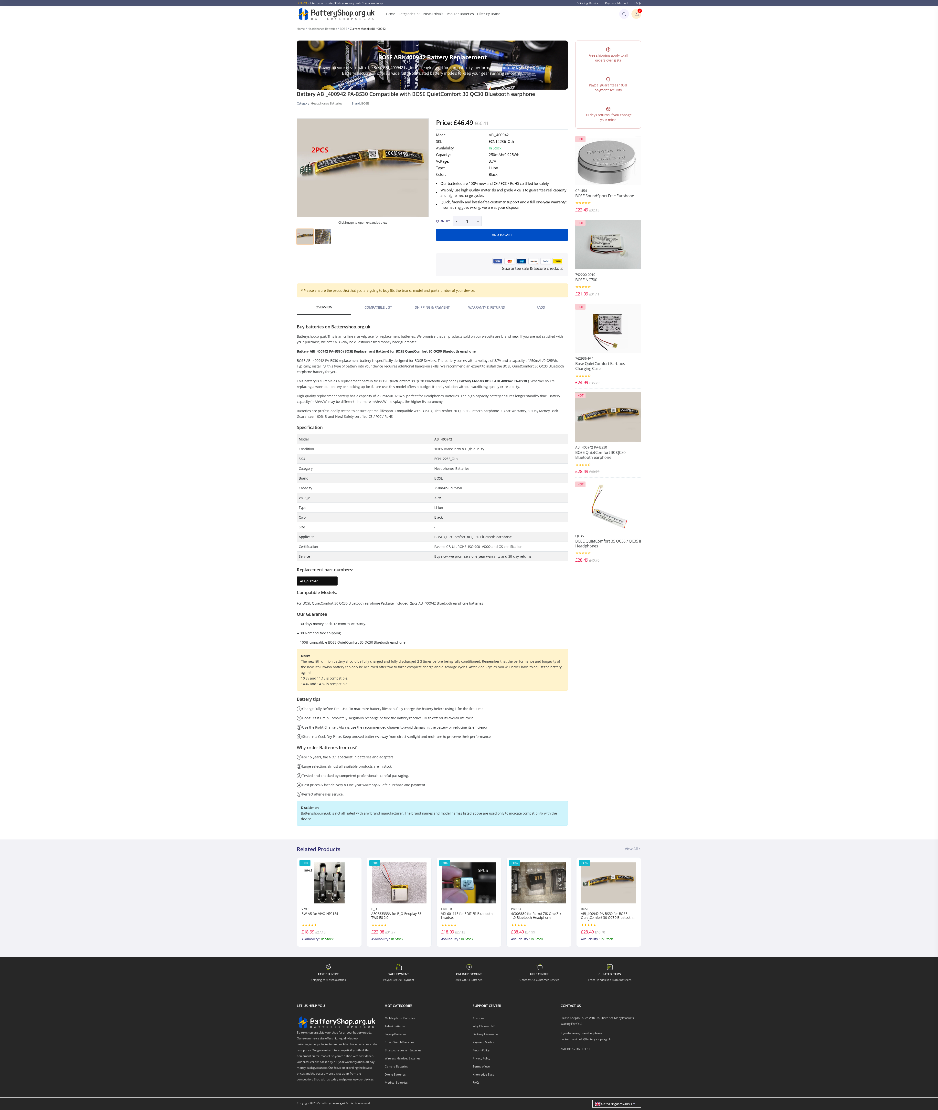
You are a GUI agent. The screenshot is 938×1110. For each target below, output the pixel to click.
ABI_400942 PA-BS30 (591, 447)
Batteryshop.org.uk (332, 1103)
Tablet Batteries (395, 1026)
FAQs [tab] (541, 307)
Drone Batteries (395, 1074)
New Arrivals (433, 13)
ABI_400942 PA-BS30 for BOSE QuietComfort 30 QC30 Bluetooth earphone (537, 916)
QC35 (579, 536)
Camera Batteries (396, 1066)
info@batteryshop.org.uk (594, 1039)
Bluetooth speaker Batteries (403, 1050)
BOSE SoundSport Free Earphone (604, 196)
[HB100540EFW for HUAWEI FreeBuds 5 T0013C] (608, 882)
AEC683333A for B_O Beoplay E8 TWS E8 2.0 (326, 916)
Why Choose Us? (483, 1026)
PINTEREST (583, 1049)
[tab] (305, 236)
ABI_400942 (309, 581)
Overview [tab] (324, 307)
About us (478, 1018)
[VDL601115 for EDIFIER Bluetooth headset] (399, 882)
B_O (304, 909)
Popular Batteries (460, 13)
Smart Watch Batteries (399, 1042)
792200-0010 (585, 274)
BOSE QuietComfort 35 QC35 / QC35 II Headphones (608, 543)
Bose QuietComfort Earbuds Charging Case (600, 366)
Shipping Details (587, 3)
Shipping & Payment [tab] (432, 307)
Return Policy (481, 1050)
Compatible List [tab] (378, 307)
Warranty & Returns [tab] (486, 307)
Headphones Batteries (322, 29)
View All (632, 848)
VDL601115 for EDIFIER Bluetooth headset (397, 916)
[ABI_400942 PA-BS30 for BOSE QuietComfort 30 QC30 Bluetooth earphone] (539, 882)
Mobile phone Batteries (400, 1018)
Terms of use (481, 1066)
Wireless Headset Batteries (402, 1058)
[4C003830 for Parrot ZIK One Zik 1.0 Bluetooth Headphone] (469, 882)
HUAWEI (587, 909)
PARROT (447, 909)
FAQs (637, 3)
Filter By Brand (488, 13)
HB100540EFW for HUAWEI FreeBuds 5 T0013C (601, 916)
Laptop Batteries (395, 1034)
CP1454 (581, 190)
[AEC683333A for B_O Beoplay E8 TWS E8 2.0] (329, 882)
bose (365, 103)
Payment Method (616, 3)
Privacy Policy (481, 1058)
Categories (407, 13)
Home (390, 13)
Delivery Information (486, 1034)
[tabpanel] (363, 168)
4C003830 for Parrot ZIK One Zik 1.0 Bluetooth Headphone (466, 916)
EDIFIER (376, 909)
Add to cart (502, 234)
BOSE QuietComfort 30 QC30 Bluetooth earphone (600, 455)
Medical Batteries (396, 1082)
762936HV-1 (584, 358)
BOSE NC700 (586, 280)
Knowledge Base (483, 1074)
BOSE (343, 29)
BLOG (571, 1049)
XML (563, 1049)
